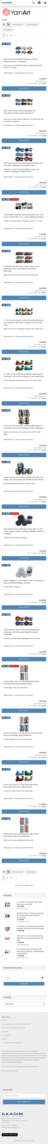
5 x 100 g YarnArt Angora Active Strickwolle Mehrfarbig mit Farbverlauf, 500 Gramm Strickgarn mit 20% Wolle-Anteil (23, 322)
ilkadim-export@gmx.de (13, 1127)
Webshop (17, 1141)
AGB (4, 1039)
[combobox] (18, 24)
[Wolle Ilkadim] (6, 3)
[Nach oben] (41, 1140)
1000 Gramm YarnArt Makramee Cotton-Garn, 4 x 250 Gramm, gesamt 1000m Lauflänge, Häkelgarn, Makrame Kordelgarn (23, 531)
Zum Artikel (24, 88)
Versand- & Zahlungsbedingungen (14, 1028)
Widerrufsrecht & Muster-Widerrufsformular (16, 1024)
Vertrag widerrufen (10, 1134)
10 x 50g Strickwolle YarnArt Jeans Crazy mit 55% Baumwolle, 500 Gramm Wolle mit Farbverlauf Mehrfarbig (21, 268)
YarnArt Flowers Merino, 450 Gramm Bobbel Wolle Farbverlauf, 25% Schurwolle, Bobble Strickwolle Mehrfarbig (21, 632)
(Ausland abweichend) (26, 73)
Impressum (7, 1035)
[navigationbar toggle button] (45, 3)
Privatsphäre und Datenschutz (13, 1043)
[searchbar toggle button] (33, 3)
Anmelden (24, 984)
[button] (4, 24)
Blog (4, 1020)
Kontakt (6, 1031)
